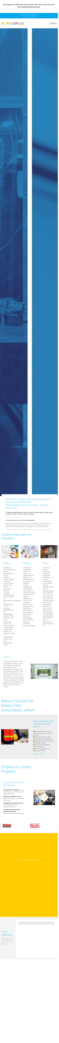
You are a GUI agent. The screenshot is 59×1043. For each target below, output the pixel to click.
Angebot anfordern (39, 753)
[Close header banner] (56, 6)
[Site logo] (12, 23)
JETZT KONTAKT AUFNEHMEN (29, 860)
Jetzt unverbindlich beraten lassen (14, 517)
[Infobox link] (10, 596)
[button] (57, 826)
